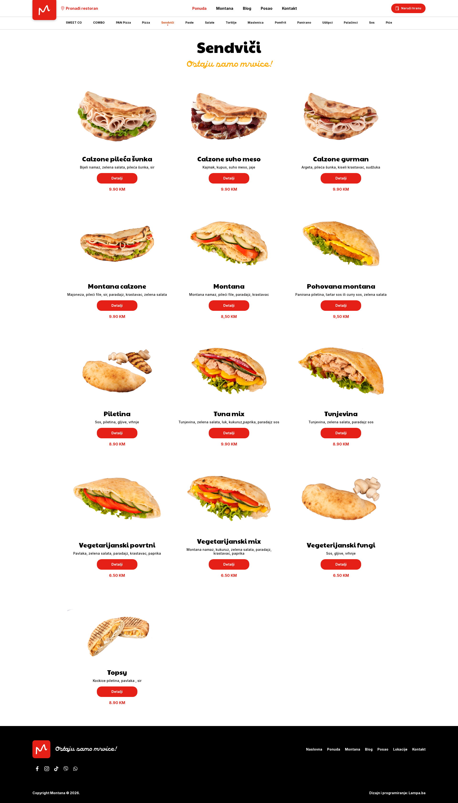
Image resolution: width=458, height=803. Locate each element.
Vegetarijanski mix (229, 541)
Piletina (117, 413)
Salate (209, 22)
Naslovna (314, 749)
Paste (189, 22)
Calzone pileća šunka (117, 158)
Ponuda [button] (199, 8)
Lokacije (400, 749)
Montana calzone (117, 286)
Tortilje (231, 22)
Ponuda (333, 749)
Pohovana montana (341, 286)
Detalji (117, 178)
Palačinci (351, 22)
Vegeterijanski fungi (341, 544)
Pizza (146, 22)
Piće (389, 22)
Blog (247, 8)
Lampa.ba (417, 793)
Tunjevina (341, 413)
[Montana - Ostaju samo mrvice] (37, 769)
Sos (372, 22)
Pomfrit (280, 22)
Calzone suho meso (229, 158)
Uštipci (327, 22)
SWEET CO (74, 22)
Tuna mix (228, 413)
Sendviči (167, 22)
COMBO (99, 22)
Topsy (117, 672)
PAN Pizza (123, 22)
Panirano (304, 22)
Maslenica (256, 22)
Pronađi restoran (82, 8)
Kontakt (289, 8)
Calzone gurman (341, 158)
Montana (224, 8)
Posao (266, 8)
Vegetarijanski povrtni (117, 544)
